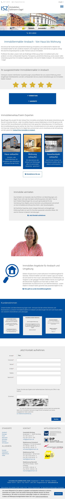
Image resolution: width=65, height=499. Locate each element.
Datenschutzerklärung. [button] (41, 496)
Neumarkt (4, 437)
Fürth (3, 436)
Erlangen (4, 434)
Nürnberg (4, 439)
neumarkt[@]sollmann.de (30, 471)
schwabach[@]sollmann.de (30, 449)
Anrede (11, 355)
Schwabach (5, 443)
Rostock (4, 441)
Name (12, 364)
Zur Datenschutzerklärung (24, 413)
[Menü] (62, 6)
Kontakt (4, 450)
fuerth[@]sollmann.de (29, 459)
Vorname (11, 360)
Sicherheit (11, 396)
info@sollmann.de (42, 482)
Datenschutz (5, 453)
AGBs (3, 455)
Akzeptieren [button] (58, 493)
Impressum (5, 452)
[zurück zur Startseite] (12, 11)
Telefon (12, 373)
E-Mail (12, 368)
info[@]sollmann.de (28, 439)
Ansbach (4, 432)
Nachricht (11, 377)
